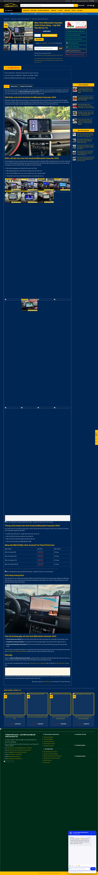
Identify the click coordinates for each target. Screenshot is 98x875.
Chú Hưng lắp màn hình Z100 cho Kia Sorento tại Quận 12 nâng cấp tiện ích (85, 153)
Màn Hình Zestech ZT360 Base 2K (14, 717)
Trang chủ (6, 19)
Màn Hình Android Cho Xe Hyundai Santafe (83, 717)
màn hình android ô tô (60, 663)
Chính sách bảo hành (48, 737)
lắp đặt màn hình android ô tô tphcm (52, 758)
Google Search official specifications (17, 651)
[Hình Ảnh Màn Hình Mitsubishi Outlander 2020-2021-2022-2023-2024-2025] (13, 184)
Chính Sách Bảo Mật (48, 739)
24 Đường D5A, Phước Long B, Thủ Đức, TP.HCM (48, 13)
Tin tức (74, 10)
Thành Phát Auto (47, 681)
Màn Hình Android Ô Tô (24, 19)
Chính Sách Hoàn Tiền (49, 745)
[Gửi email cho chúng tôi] (93, 1)
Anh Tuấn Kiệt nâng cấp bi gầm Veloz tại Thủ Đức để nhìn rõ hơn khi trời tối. (85, 159)
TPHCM (60, 10)
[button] (81, 5)
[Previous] (6, 32)
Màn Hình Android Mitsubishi (40, 19)
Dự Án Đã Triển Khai (43, 10)
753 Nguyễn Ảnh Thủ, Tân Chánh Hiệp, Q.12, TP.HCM (75, 13)
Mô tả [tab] (6, 86)
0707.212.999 (51, 43)
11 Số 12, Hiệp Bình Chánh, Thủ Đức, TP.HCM (23, 13)
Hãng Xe (53, 10)
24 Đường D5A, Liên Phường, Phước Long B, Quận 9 (19, 750)
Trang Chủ (26, 10)
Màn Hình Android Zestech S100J (37, 717)
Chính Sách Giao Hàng (49, 741)
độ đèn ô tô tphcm (48, 760)
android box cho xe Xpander (37, 663)
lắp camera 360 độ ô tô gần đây (51, 754)
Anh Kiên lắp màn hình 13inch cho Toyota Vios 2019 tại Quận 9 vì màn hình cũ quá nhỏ (85, 135)
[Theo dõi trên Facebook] (89, 1)
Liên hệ (73, 1)
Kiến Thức (67, 10)
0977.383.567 (43, 43)
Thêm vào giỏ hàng (49, 35)
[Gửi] (76, 5)
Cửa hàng (13, 19)
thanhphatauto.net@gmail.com (15, 758)
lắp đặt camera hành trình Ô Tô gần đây (52, 756)
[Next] (30, 32)
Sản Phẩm (33, 10)
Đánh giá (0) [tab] (14, 86)
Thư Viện (79, 10)
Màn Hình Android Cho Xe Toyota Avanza (60, 717)
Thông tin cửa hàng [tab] (26, 86)
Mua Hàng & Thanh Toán (49, 743)
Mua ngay (39, 39)
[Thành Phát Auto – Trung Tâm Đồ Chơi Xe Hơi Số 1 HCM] (11, 5)
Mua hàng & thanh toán (82, 1)
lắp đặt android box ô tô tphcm (50, 751)
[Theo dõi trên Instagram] (90, 1)
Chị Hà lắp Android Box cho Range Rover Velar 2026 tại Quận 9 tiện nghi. (84, 141)
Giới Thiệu (68, 1)
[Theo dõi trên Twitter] (92, 1)
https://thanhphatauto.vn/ (15, 756)
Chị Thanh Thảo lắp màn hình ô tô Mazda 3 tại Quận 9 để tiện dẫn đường (85, 147)
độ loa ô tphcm (47, 762)
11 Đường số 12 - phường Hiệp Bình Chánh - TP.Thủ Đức (19, 748)
